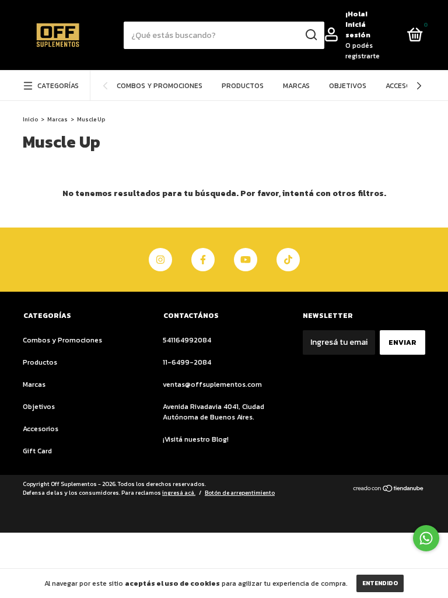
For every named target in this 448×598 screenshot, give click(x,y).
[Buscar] (310, 35)
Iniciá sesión (357, 29)
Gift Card (37, 451)
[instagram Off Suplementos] (160, 259)
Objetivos (347, 86)
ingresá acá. (178, 492)
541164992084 (187, 340)
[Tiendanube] (388, 490)
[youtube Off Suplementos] (245, 259)
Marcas (296, 86)
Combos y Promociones (159, 86)
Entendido (380, 583)
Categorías (58, 86)
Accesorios (406, 86)
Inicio (30, 119)
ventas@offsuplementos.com (212, 384)
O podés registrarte (362, 50)
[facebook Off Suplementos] (203, 259)
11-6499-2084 (187, 362)
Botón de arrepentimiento (240, 492)
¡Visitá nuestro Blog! (196, 439)
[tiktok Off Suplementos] (288, 259)
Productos (243, 86)
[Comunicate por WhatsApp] (426, 538)
